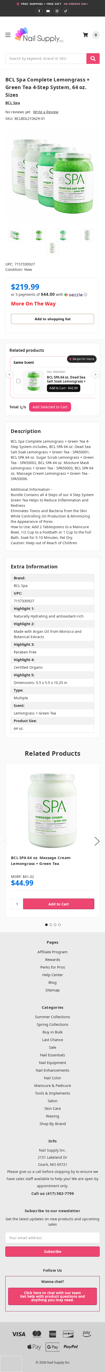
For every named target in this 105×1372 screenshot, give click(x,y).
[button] (49, 294)
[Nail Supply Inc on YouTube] (48, 11)
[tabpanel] (52, 840)
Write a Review (45, 111)
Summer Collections (52, 1016)
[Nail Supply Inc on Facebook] (39, 11)
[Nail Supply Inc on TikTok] (65, 11)
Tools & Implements (52, 1093)
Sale (52, 1047)
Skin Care (52, 1108)
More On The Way (33, 303)
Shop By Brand (53, 1123)
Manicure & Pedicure (52, 1085)
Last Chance (52, 1039)
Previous (7, 841)
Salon (52, 1100)
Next (97, 841)
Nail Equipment (52, 1062)
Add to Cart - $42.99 (63, 388)
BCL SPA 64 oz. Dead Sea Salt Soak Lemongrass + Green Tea (66, 381)
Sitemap (52, 989)
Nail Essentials (52, 1054)
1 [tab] (46, 924)
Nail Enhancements (52, 1070)
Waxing (52, 1115)
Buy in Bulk (53, 1031)
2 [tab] (50, 924)
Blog (52, 982)
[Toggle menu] (8, 35)
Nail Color (52, 1077)
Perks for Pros (52, 967)
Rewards (52, 959)
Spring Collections (52, 1024)
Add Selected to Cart (50, 406)
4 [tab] (59, 924)
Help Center (52, 974)
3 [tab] (55, 924)
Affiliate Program (52, 951)
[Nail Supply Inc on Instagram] (57, 11)
